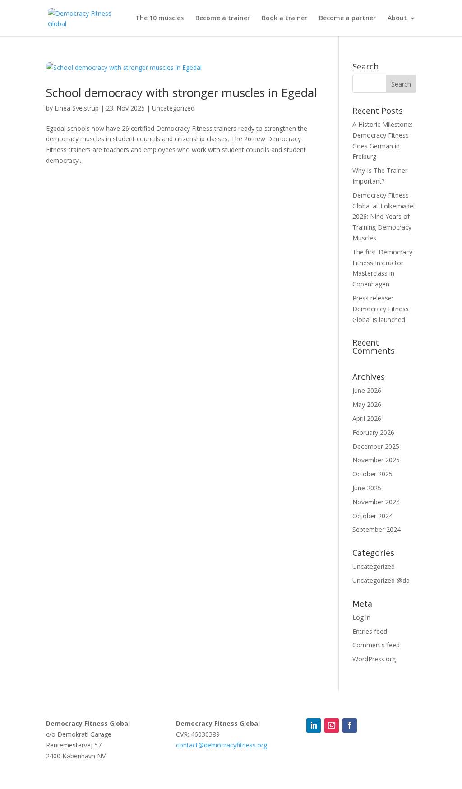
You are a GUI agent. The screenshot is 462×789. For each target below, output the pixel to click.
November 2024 (376, 502)
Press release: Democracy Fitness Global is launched (380, 309)
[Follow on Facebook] (349, 725)
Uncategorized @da (381, 580)
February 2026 (373, 432)
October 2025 (372, 474)
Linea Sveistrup (77, 108)
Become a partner (347, 18)
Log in (361, 617)
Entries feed (369, 631)
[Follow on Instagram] (331, 725)
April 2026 (366, 418)
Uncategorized (173, 108)
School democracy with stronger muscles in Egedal (181, 92)
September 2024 (376, 529)
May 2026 (366, 404)
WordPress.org (374, 659)
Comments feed (376, 645)
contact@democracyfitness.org (221, 745)
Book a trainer (284, 18)
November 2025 (376, 460)
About (397, 18)
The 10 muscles (159, 18)
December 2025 (375, 446)
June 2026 (366, 390)
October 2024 (372, 516)
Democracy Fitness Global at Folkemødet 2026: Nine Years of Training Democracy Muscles (384, 216)
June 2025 (366, 488)
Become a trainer (222, 18)
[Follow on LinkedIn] (313, 725)
